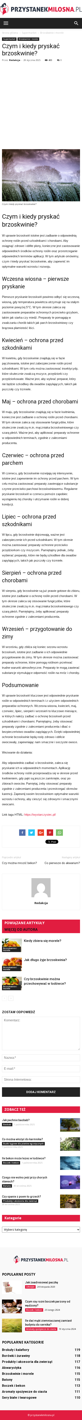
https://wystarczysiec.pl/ (40, 814)
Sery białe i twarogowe (19, 1397)
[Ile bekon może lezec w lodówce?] (70, 1163)
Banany (7, 1185)
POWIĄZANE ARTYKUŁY (24, 923)
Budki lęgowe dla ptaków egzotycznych (23, 1143)
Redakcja (14, 60)
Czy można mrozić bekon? (19, 863)
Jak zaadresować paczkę (41, 1282)
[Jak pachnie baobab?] (70, 1125)
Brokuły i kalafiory (15, 1350)
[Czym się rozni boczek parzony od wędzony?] (12, 1306)
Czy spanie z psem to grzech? (21, 1196)
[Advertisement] (41, 106)
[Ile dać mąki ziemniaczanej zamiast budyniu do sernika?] (12, 1325)
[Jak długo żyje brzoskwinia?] (12, 964)
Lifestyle (30, 1286)
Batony (7, 1380)
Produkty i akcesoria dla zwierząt (20, 1201)
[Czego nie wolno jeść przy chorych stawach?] (70, 1182)
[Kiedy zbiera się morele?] (12, 945)
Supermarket (9, 39)
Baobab (7, 1124)
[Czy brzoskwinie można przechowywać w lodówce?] (12, 983)
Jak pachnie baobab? (16, 1120)
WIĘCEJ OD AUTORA (21, 929)
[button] (76, 23)
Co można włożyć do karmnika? (22, 1139)
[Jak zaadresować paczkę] (12, 1287)
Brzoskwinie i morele (28, 39)
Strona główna (10, 32)
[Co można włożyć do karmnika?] (70, 1144)
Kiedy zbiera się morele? (42, 941)
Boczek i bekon (11, 1162)
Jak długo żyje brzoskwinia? (45, 960)
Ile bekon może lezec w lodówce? (24, 1158)
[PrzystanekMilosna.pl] (41, 9)
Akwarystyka (11, 1368)
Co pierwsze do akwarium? (62, 863)
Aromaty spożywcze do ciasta (41, 1329)
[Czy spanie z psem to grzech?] (70, 1201)
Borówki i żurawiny (16, 1356)
